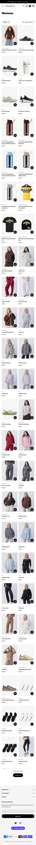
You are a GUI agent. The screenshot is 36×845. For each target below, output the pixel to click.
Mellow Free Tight (23, 761)
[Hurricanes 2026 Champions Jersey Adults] (26, 192)
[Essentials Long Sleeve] (26, 409)
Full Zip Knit (21, 608)
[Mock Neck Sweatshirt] (9, 256)
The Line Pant (5, 608)
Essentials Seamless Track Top (9, 50)
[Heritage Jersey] (9, 501)
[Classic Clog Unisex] (9, 409)
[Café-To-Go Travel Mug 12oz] (26, 66)
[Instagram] (33, 6)
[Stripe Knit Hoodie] (9, 348)
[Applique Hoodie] (26, 379)
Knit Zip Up (21, 485)
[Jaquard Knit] (9, 379)
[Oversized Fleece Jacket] (9, 317)
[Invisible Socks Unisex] (26, 685)
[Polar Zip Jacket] (26, 348)
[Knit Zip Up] (26, 471)
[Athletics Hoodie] (26, 501)
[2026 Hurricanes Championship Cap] (26, 224)
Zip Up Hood (21, 271)
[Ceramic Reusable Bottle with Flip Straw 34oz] (26, 159)
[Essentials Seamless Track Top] (9, 35)
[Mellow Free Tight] (26, 746)
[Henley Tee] (26, 317)
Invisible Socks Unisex (24, 700)
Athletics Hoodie (22, 516)
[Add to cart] (15, 43)
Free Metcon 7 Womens (24, 111)
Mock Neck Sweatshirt (7, 271)
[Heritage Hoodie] (9, 440)
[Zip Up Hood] (26, 256)
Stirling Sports (12, 841)
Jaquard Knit (5, 393)
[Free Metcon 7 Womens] (26, 96)
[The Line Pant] (9, 593)
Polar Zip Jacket (22, 362)
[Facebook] (30, 6)
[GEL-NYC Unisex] (9, 96)
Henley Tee (21, 332)
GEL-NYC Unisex (6, 111)
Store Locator (18, 1)
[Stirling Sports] (10, 6)
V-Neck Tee (21, 577)
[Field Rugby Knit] (9, 532)
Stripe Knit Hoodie (6, 362)
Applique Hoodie (23, 393)
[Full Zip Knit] (26, 593)
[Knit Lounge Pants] (9, 471)
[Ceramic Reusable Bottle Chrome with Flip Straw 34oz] (9, 127)
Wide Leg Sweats (6, 301)
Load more (18, 775)
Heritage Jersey (5, 516)
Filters (5, 22)
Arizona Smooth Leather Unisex (26, 50)
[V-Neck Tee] (26, 563)
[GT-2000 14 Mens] (9, 66)
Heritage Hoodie (6, 454)
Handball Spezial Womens (25, 669)
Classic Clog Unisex (6, 424)
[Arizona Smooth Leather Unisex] (26, 35)
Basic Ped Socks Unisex (24, 730)
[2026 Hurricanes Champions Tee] (9, 224)
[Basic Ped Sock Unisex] (9, 746)
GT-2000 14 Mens (6, 80)
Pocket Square (27, 841)
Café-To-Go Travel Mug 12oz (25, 80)
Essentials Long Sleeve (24, 424)
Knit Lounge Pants (6, 485)
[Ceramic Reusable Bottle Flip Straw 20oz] (26, 127)
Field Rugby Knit (5, 546)
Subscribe (18, 816)
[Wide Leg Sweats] (9, 287)
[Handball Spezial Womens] (26, 654)
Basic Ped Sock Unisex (7, 761)
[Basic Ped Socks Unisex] (26, 716)
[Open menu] (2, 6)
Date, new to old (29, 22)
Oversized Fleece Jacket (7, 332)
